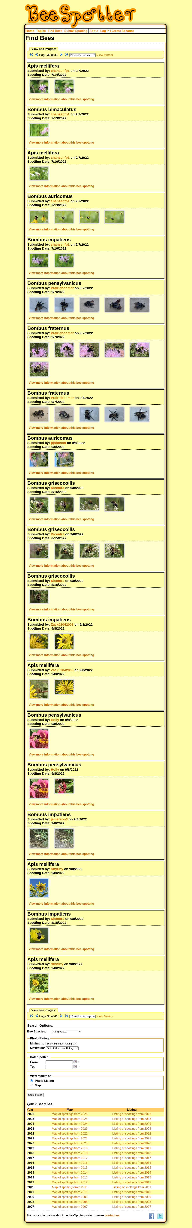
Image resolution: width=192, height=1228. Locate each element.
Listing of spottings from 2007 (131, 1206)
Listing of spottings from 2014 (131, 1172)
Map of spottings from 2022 (70, 1133)
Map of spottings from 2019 (70, 1148)
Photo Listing (44, 1080)
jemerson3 (59, 819)
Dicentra (57, 488)
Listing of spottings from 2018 (131, 1153)
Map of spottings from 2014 (70, 1172)
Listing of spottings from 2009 (131, 1197)
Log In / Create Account (117, 30)
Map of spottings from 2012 (70, 1182)
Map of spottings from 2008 (70, 1201)
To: (32, 1066)
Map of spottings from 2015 (70, 1167)
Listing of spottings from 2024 (131, 1123)
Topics (41, 30)
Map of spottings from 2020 (70, 1143)
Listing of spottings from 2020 (131, 1143)
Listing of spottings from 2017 (131, 1158)
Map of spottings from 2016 (70, 1162)
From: (34, 1062)
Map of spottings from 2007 (70, 1206)
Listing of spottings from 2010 (131, 1192)
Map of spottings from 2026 (70, 1114)
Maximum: (37, 1048)
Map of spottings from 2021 (70, 1138)
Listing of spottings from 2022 (131, 1133)
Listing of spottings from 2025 (131, 1118)
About (93, 30)
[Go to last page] (67, 55)
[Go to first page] (31, 55)
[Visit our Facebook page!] (151, 1216)
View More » (104, 54)
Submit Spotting (75, 30)
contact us (112, 1215)
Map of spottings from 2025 (70, 1118)
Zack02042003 (62, 624)
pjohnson (58, 443)
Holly (55, 720)
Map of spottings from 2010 (70, 1192)
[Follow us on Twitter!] (159, 1216)
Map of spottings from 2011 (70, 1187)
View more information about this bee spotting (61, 99)
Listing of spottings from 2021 (131, 1138)
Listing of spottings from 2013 (131, 1177)
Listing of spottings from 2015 (131, 1167)
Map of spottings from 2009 (70, 1197)
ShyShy (57, 869)
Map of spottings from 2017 (70, 1158)
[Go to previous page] (36, 55)
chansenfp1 (60, 71)
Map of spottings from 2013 (70, 1177)
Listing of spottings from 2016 (131, 1162)
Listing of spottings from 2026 (131, 1114)
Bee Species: (36, 1031)
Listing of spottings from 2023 (131, 1128)
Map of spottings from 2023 (70, 1128)
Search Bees (35, 1094)
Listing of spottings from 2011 (131, 1187)
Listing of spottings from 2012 (131, 1182)
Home (30, 30)
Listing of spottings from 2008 (131, 1201)
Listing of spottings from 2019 (131, 1148)
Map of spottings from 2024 (70, 1123)
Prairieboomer (62, 288)
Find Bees (55, 30)
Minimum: (37, 1043)
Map (38, 1085)
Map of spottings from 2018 (70, 1153)
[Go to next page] (61, 55)
